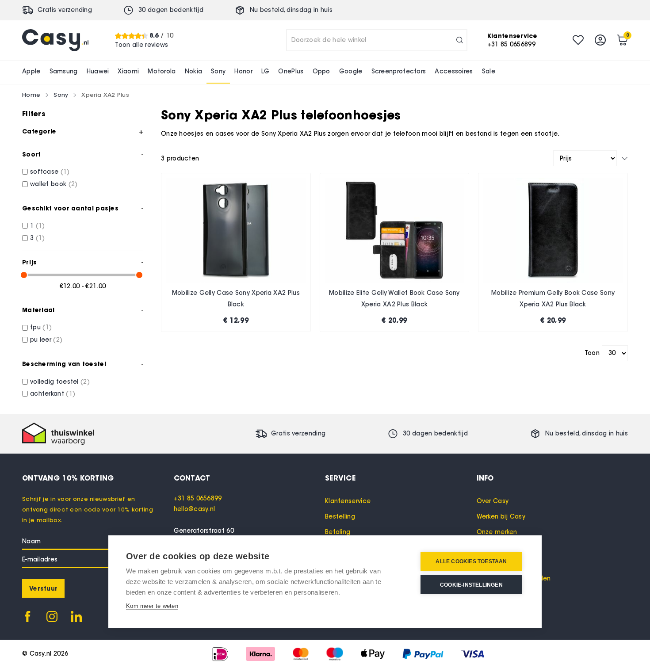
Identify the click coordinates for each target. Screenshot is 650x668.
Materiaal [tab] (38, 310)
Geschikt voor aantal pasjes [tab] (70, 208)
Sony (61, 94)
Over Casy (493, 501)
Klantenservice (348, 501)
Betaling (337, 532)
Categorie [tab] (39, 131)
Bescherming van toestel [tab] (64, 364)
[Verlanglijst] (578, 40)
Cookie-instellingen (471, 585)
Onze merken (497, 532)
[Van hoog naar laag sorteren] (624, 158)
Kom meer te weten (152, 606)
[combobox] (376, 40)
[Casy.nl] (55, 40)
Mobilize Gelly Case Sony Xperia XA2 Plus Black (236, 298)
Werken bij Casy (501, 516)
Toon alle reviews (141, 44)
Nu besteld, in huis (291, 10)
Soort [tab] (31, 154)
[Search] (459, 40)
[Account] (600, 40)
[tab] (249, 478)
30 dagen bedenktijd (170, 10)
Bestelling (340, 516)
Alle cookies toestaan (471, 561)
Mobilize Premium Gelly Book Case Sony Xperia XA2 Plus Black (553, 298)
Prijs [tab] (29, 262)
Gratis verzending (65, 10)
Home (31, 94)
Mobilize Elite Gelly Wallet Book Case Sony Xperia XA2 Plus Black (394, 298)
